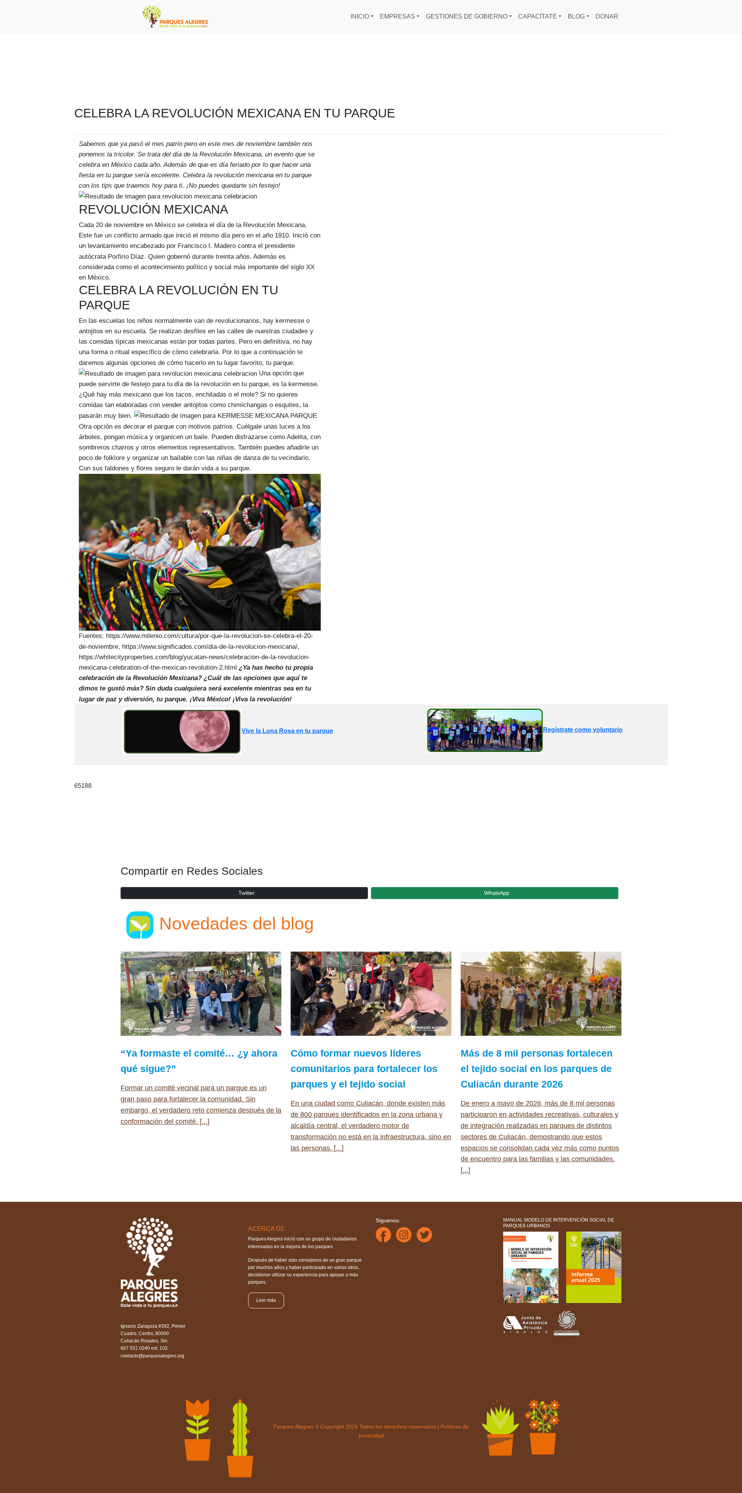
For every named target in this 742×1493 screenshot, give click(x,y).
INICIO (360, 16)
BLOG (576, 16)
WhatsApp (496, 893)
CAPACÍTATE (537, 16)
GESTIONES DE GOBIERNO (466, 16)
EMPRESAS (397, 16)
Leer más (266, 1300)
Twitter (246, 893)
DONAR (607, 16)
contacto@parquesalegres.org (152, 1356)
